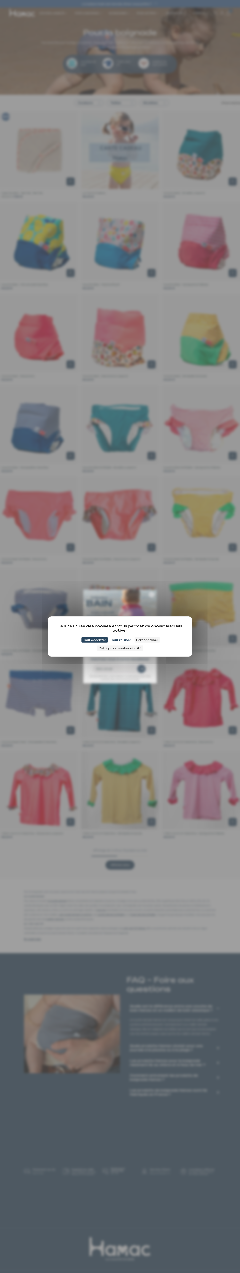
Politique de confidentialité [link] (120, 648)
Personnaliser (147, 640)
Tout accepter (94, 640)
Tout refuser (121, 640)
